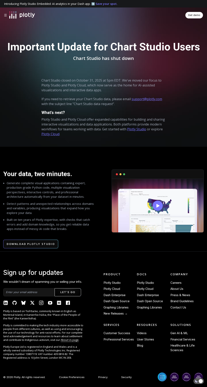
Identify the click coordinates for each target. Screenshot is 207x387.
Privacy (103, 377)
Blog (140, 345)
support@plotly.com (147, 99)
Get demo (194, 15)
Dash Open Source (117, 301)
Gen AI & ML (179, 333)
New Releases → (116, 313)
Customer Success (117, 333)
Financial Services (182, 339)
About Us (176, 289)
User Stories (145, 339)
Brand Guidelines (182, 301)
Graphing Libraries (116, 307)
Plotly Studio (136, 129)
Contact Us (178, 307)
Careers (176, 283)
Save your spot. (106, 4)
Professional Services (119, 339)
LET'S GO (67, 292)
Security (126, 377)
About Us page (70, 340)
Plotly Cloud (50, 134)
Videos (142, 333)
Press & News (180, 295)
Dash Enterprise (115, 295)
